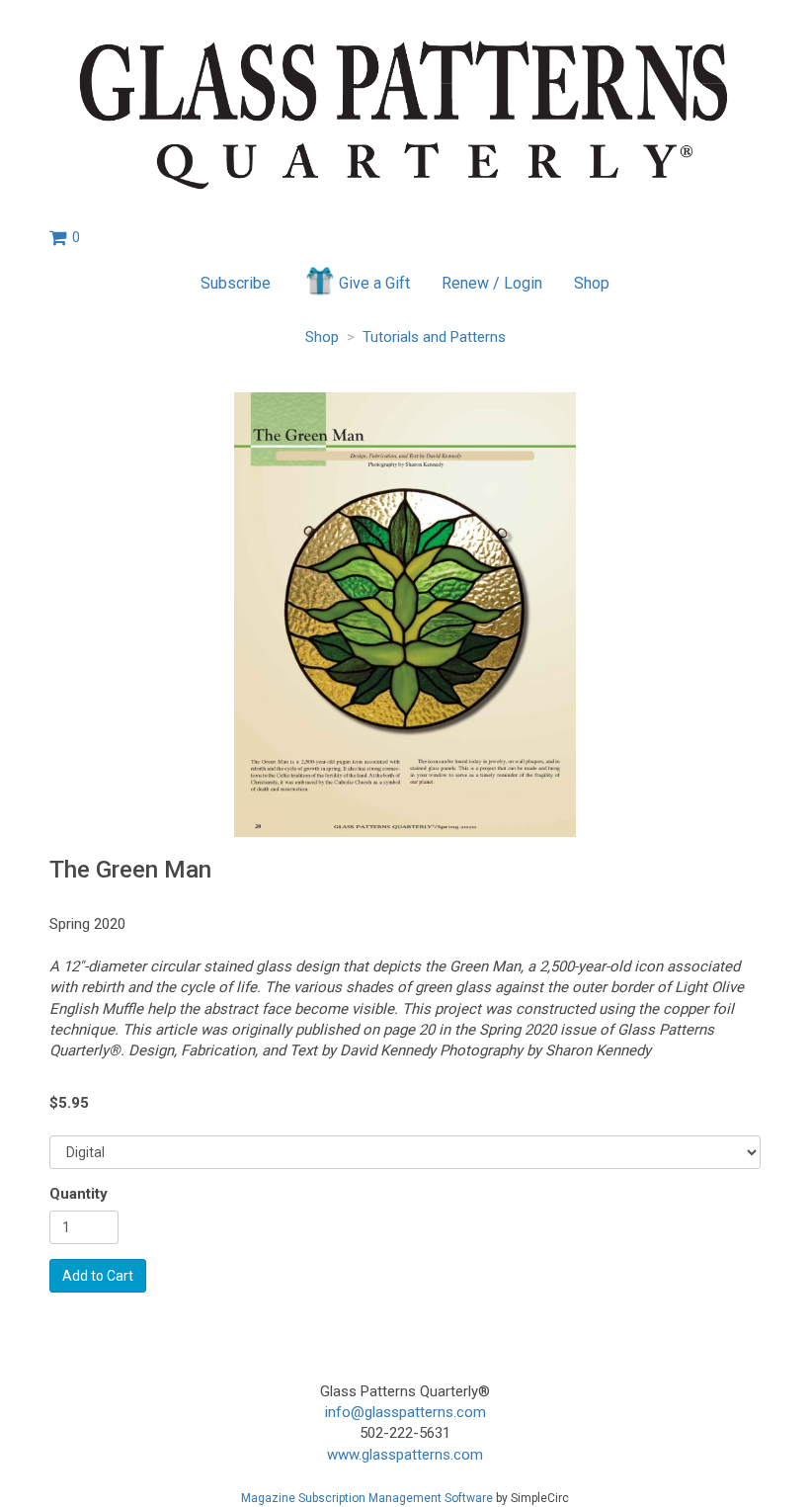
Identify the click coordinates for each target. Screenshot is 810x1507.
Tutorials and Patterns (434, 337)
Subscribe (236, 283)
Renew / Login (492, 283)
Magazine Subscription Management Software (367, 1498)
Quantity (78, 1194)
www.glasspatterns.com (405, 1455)
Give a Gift (374, 283)
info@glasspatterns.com (405, 1412)
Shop (591, 283)
